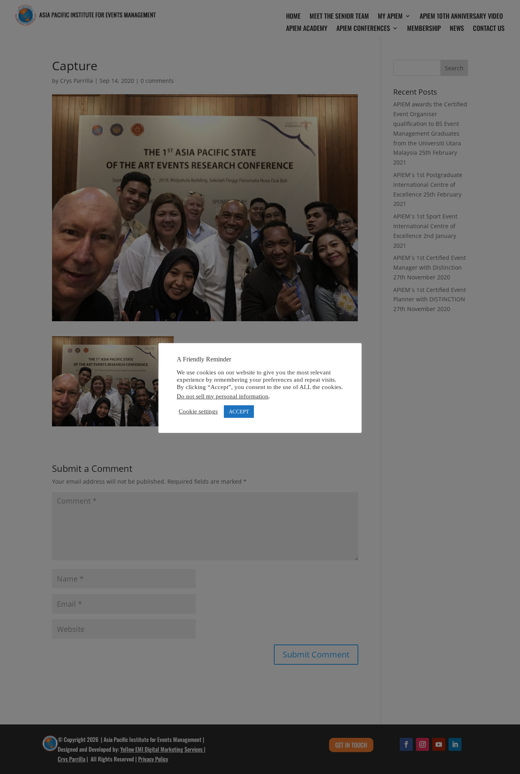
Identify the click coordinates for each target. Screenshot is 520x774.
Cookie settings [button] (198, 411)
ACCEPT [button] (239, 412)
